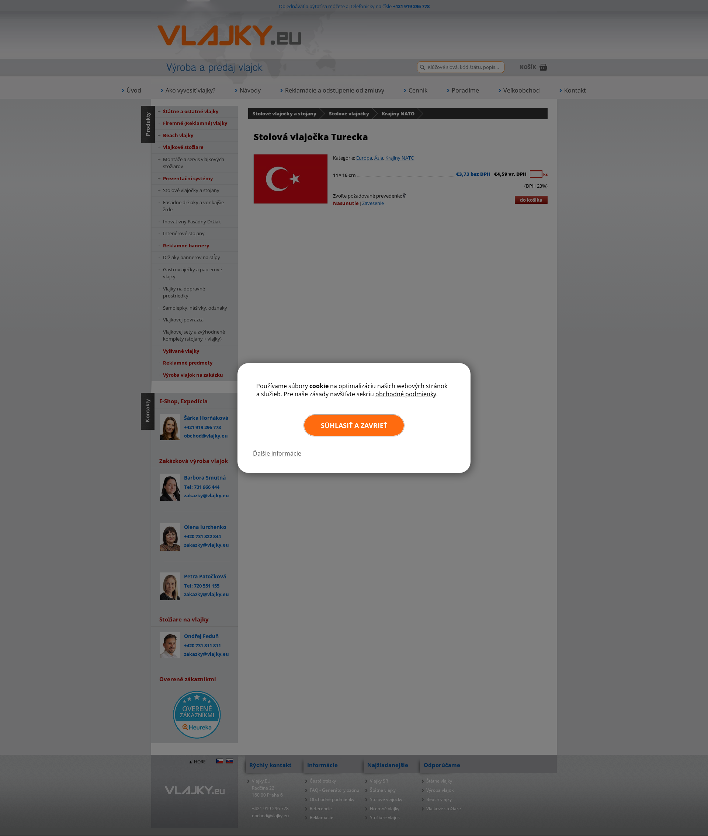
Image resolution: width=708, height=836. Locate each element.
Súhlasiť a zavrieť (354, 425)
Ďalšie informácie (277, 453)
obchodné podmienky (405, 394)
